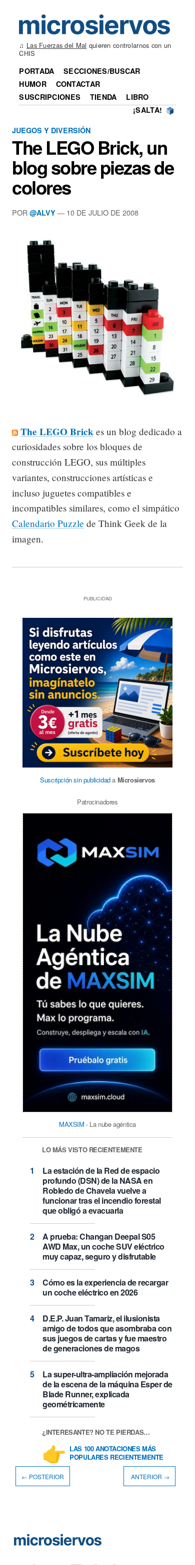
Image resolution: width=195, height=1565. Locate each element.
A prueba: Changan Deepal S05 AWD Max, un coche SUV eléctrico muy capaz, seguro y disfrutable (103, 1246)
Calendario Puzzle (48, 523)
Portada (36, 71)
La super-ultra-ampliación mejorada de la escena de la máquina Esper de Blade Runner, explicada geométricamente (107, 1389)
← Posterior (43, 1476)
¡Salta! (147, 110)
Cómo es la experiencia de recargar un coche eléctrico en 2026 (105, 1287)
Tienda (103, 97)
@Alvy (43, 213)
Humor (32, 84)
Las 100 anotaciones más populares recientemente (117, 1453)
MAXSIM (71, 1124)
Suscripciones (49, 97)
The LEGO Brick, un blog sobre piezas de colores (93, 167)
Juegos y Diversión (51, 130)
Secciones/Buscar (102, 71)
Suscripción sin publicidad (75, 779)
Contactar (78, 84)
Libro (137, 97)
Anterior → (150, 1476)
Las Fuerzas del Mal (56, 45)
